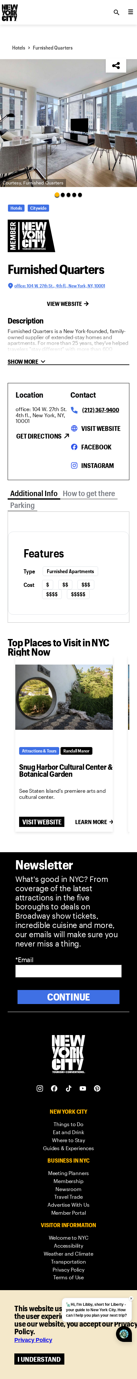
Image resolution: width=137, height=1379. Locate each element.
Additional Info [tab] (34, 493)
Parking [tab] (22, 505)
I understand (39, 1359)
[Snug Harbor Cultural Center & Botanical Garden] (64, 697)
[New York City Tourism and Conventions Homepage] (68, 1054)
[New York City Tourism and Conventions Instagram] (40, 1089)
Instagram (97, 465)
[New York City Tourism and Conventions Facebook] (54, 1089)
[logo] (9, 10)
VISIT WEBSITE (41, 822)
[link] (68, 1124)
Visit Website (100, 428)
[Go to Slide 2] (63, 195)
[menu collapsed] (130, 12)
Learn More (91, 821)
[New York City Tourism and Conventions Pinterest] (97, 1089)
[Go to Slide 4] (74, 195)
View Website (64, 303)
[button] (68, 123)
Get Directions (38, 436)
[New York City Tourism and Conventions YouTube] (83, 1089)
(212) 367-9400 (100, 409)
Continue (68, 996)
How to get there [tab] (89, 493)
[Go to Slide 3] (68, 195)
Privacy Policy (33, 1340)
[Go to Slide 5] (80, 195)
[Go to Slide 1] (57, 194)
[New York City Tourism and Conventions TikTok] (69, 1089)
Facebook (96, 447)
